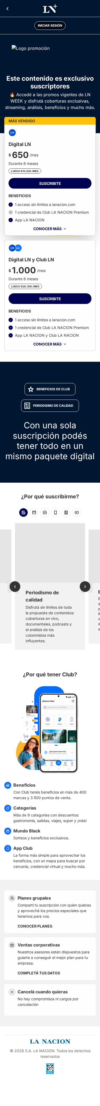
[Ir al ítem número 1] (23, 512)
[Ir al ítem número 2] (34, 512)
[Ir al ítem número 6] (77, 512)
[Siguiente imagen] (85, 586)
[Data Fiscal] (50, 1068)
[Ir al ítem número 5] (66, 512)
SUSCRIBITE (50, 183)
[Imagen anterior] (15, 586)
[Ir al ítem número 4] (55, 512)
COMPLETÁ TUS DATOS (39, 973)
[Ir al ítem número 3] (45, 512)
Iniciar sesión (50, 25)
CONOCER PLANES (35, 926)
